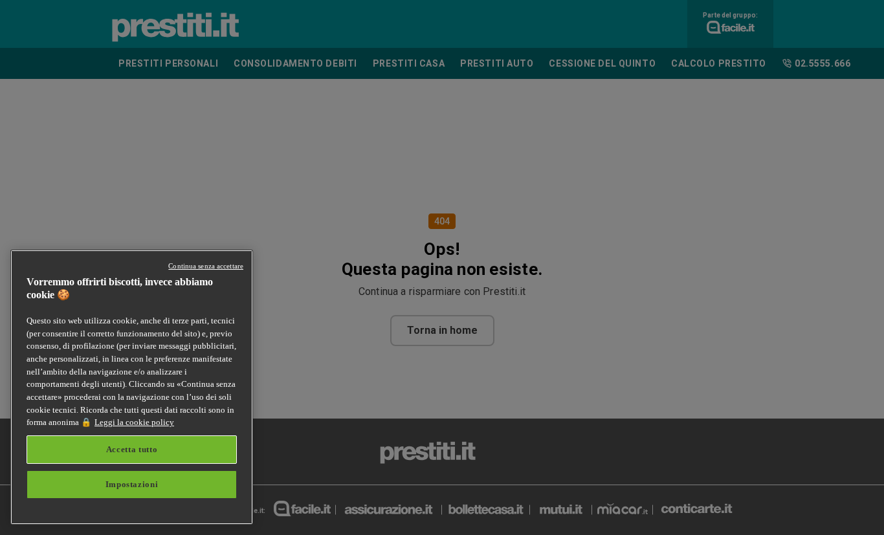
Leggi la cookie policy (134, 422)
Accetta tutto (132, 449)
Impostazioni (132, 484)
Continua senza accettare (205, 266)
